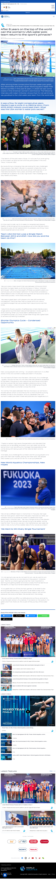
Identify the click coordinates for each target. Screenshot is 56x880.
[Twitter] (36, 858)
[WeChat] (43, 858)
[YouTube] (32, 858)
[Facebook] (22, 858)
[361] (11, 841)
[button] (6, 615)
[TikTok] (29, 858)
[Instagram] (25, 858)
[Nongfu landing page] (33, 841)
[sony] (22, 849)
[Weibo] (39, 858)
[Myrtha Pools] (22, 841)
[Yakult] (33, 849)
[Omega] (44, 841)
